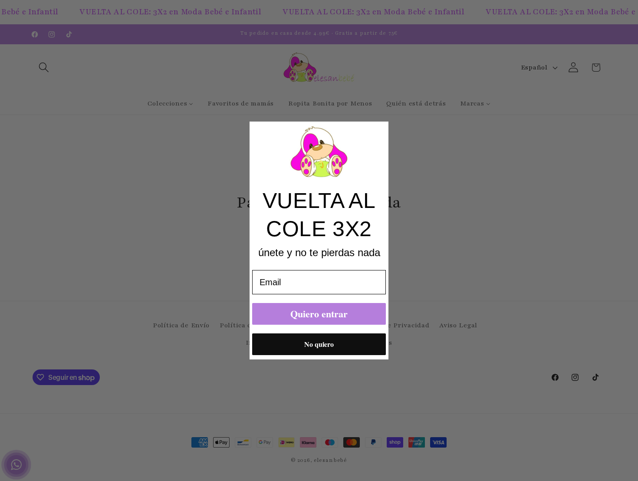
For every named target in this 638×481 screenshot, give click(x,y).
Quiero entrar (319, 313)
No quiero (319, 344)
